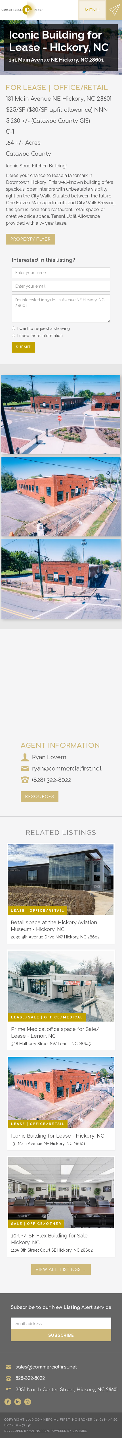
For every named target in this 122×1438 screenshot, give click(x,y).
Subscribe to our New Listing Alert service (61, 1307)
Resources (39, 796)
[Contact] (114, 10)
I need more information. (40, 335)
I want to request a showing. (44, 328)
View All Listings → (61, 1269)
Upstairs (79, 1430)
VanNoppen (39, 1430)
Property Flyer (30, 239)
